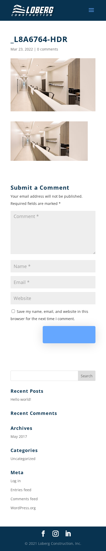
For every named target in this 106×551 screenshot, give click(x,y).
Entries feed (21, 489)
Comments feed (24, 498)
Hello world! (21, 399)
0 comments (47, 49)
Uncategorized (23, 458)
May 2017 (19, 436)
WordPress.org (23, 507)
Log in (16, 480)
